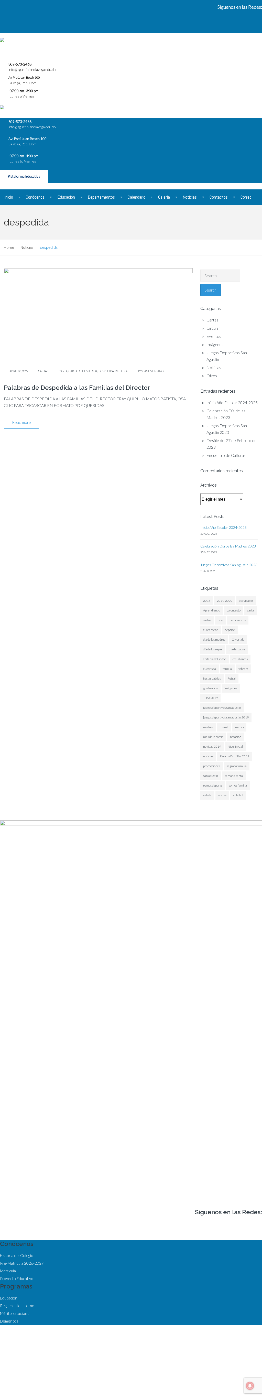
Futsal (231, 678)
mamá (224, 727)
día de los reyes (212, 649)
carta (63, 371)
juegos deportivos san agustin (222, 708)
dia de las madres (214, 639)
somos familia (238, 785)
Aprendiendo (211, 610)
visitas (222, 795)
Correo (246, 197)
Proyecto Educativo (16, 1278)
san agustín (210, 776)
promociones (211, 766)
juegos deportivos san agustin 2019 (226, 717)
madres (208, 727)
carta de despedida (83, 371)
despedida (106, 371)
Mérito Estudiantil (15, 1313)
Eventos (213, 336)
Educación (66, 197)
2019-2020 (224, 601)
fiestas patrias (212, 678)
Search (210, 290)
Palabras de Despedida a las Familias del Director (77, 387)
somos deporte (212, 785)
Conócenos (35, 197)
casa (220, 620)
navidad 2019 (212, 746)
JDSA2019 (210, 698)
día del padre (237, 649)
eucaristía (209, 669)
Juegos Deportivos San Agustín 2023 (228, 565)
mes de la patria (213, 737)
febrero (243, 669)
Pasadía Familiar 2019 (234, 756)
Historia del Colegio (16, 1255)
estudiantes (240, 659)
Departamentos (101, 197)
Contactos (219, 197)
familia (227, 669)
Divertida (238, 639)
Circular (213, 328)
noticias (208, 756)
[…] (108, 405)
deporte (230, 630)
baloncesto (234, 610)
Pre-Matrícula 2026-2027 (22, 1263)
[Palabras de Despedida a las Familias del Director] (98, 315)
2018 (206, 601)
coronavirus (238, 620)
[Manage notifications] (250, 1386)
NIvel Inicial (235, 746)
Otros (211, 375)
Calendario (136, 197)
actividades (246, 601)
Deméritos (9, 1321)
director (121, 371)
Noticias (190, 197)
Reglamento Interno (17, 1305)
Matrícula (8, 1271)
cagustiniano (153, 371)
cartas (207, 620)
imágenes (230, 688)
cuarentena (210, 630)
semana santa (234, 776)
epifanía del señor (214, 659)
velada (207, 795)
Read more (21, 422)
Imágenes (214, 344)
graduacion (210, 688)
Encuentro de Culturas (226, 455)
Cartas (43, 371)
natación (235, 737)
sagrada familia (237, 766)
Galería (164, 197)
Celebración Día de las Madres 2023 (228, 546)
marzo (239, 727)
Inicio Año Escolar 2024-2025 (232, 402)
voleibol (238, 795)
